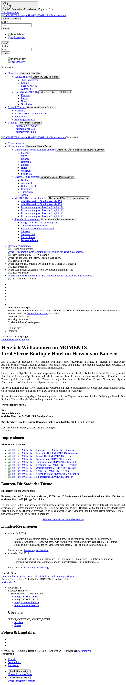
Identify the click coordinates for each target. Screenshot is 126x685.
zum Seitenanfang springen (15, 339)
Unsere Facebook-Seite (20, 674)
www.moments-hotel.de (26, 605)
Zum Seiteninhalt (10, 12)
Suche (4, 21)
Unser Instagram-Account (21, 680)
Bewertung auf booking (36, 550)
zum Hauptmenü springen (14, 576)
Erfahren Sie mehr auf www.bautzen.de (63, 519)
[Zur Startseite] (33, 15)
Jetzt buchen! (8, 582)
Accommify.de (85, 650)
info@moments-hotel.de (26, 602)
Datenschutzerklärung (38, 313)
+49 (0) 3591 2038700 (26, 596)
